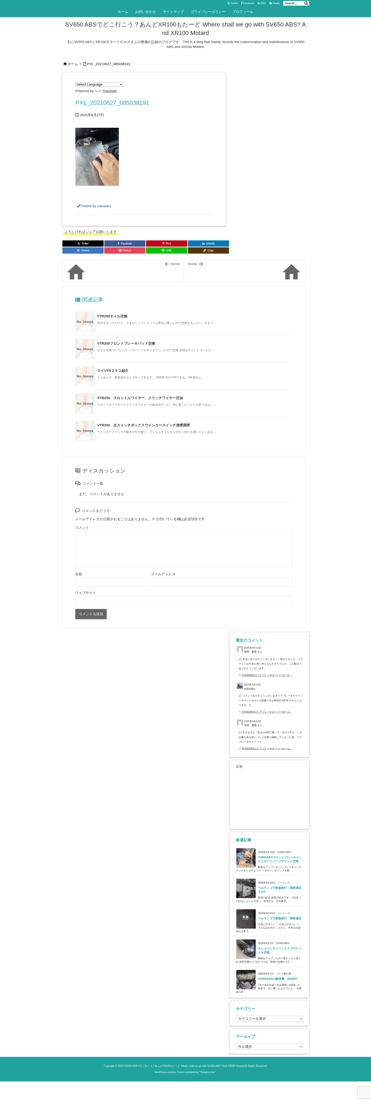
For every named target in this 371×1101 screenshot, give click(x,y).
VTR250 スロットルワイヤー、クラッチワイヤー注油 (140, 398)
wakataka (104, 206)
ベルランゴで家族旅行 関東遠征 (279, 918)
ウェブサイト (85, 593)
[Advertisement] (269, 798)
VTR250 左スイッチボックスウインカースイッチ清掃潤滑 (143, 425)
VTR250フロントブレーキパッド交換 (126, 343)
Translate (109, 91)
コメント (82, 528)
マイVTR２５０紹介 (112, 371)
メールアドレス (163, 574)
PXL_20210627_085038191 (108, 64)
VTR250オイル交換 (112, 316)
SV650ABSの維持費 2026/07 (277, 978)
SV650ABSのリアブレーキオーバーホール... (267, 675)
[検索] (306, 3)
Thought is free (207, 1072)
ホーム (72, 64)
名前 (78, 574)
